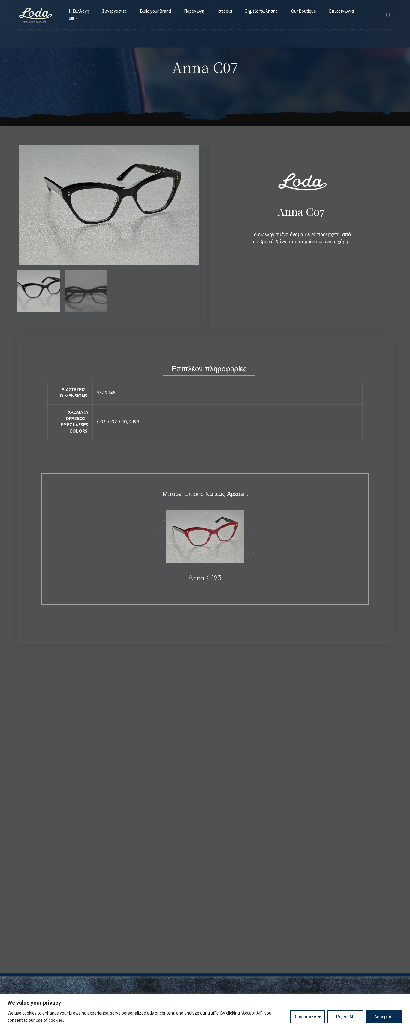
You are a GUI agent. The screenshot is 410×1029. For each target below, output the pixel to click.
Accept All (384, 1016)
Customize (305, 1016)
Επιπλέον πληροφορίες (209, 369)
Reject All (345, 1016)
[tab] (209, 367)
